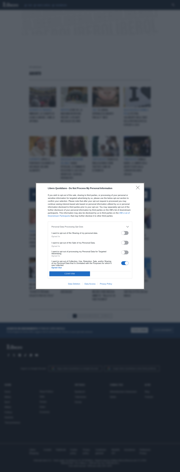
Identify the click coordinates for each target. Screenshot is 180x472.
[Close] (138, 188)
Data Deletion (74, 284)
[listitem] (90, 226)
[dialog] (90, 236)
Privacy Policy (106, 284)
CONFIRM (70, 274)
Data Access (90, 284)
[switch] (125, 233)
